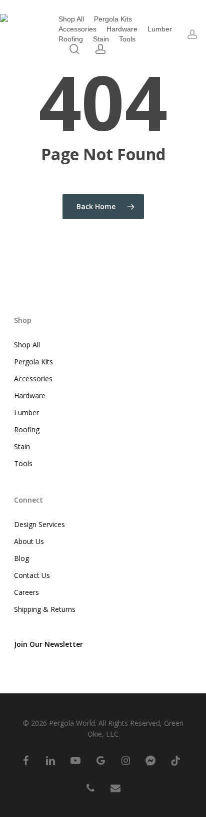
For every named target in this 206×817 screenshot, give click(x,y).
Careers (26, 592)
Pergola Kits (33, 361)
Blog (21, 558)
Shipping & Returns (45, 609)
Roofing (27, 429)
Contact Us (32, 575)
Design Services (39, 524)
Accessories (33, 378)
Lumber (26, 412)
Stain (22, 446)
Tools (23, 463)
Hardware (30, 395)
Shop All (27, 344)
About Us (29, 541)
